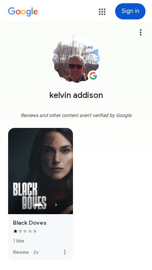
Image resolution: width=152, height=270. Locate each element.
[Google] (23, 12)
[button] (102, 12)
